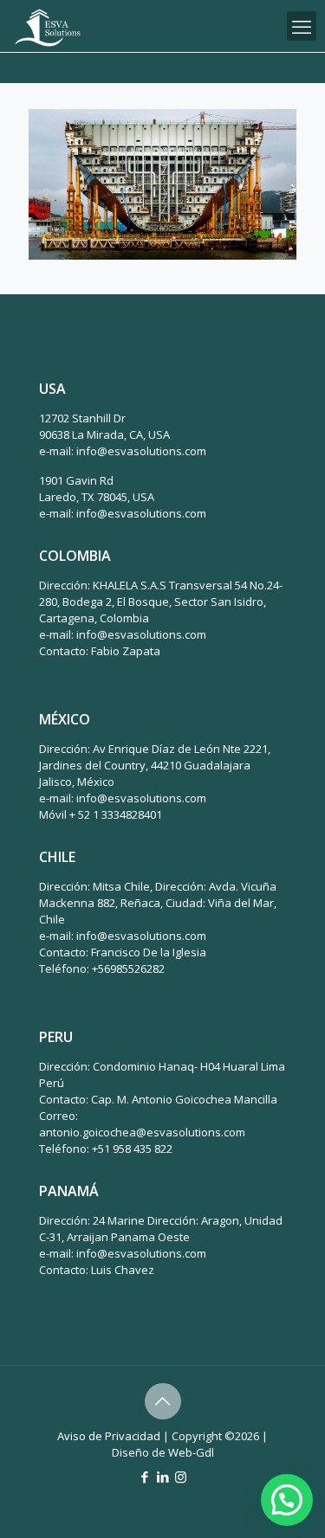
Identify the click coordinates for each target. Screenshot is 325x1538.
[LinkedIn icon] (162, 1476)
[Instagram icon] (180, 1476)
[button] (287, 1500)
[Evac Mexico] (47, 26)
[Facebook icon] (144, 1476)
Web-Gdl (191, 1452)
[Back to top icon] (163, 1401)
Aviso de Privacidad (108, 1436)
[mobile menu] (301, 26)
